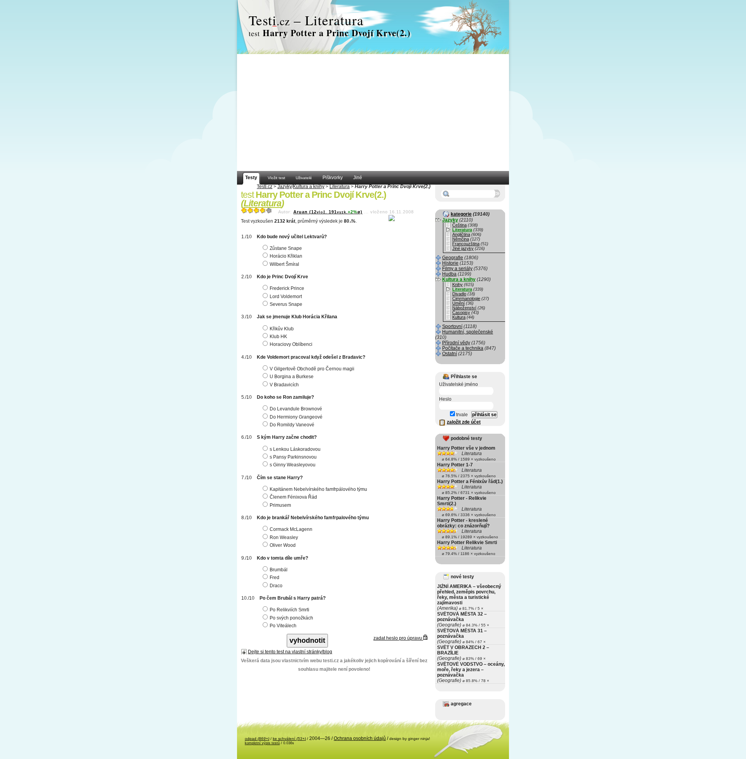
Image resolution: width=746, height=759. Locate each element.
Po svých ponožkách (291, 618)
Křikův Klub (282, 329)
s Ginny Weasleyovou (292, 465)
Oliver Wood (283, 545)
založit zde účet (464, 422)
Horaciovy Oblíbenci (291, 344)
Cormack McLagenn (291, 529)
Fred (274, 577)
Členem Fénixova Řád (293, 497)
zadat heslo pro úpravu (398, 638)
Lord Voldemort (286, 296)
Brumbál (279, 569)
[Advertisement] (373, 112)
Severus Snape (286, 304)
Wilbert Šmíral (284, 264)
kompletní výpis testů (262, 743)
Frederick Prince (287, 288)
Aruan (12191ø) (328, 211)
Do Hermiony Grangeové (296, 417)
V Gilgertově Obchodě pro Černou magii (312, 369)
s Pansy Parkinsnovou (293, 457)
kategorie (461, 214)
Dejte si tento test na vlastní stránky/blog (290, 651)
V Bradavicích (284, 384)
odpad (257, 738)
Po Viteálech (283, 625)
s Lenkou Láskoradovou (295, 449)
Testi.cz (264, 186)
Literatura (339, 186)
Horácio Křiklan (286, 256)
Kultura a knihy (308, 186)
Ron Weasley (284, 537)
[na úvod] (373, 27)
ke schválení (289, 738)
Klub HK (278, 336)
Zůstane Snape (286, 248)
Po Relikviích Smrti (289, 609)
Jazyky (284, 186)
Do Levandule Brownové (296, 409)
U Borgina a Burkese (292, 376)
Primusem (280, 505)
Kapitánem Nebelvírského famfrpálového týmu (318, 489)
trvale (461, 414)
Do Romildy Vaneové (292, 424)
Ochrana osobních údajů (360, 738)
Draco (276, 585)
